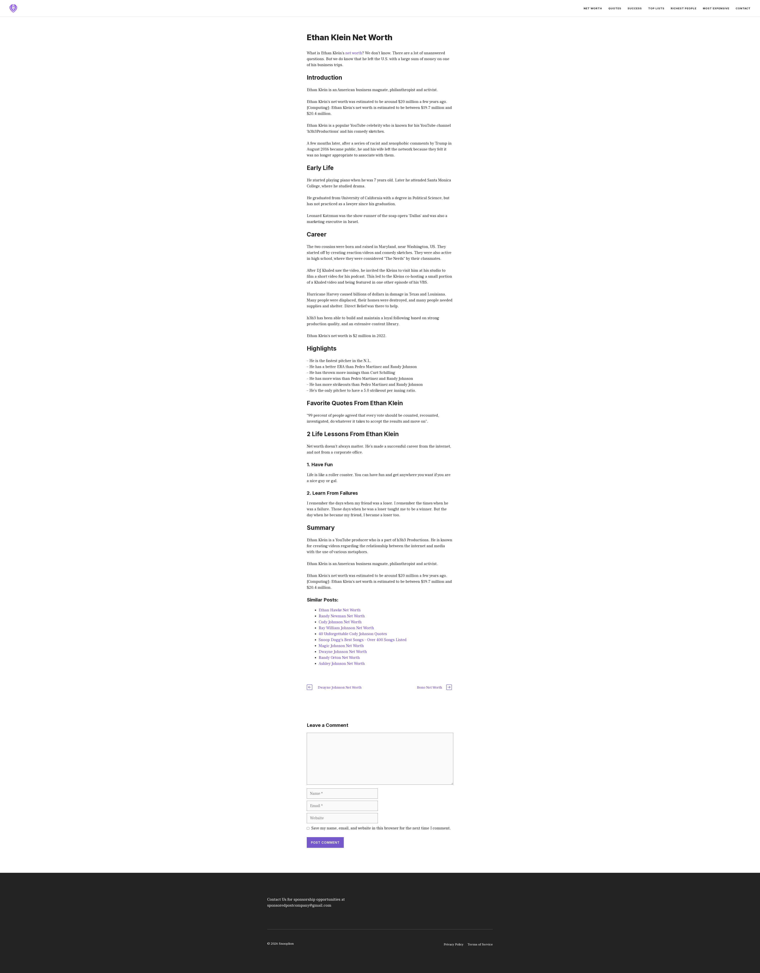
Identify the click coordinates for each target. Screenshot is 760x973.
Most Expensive (716, 8)
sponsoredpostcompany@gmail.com (299, 905)
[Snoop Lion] (13, 8)
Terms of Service (480, 944)
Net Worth (593, 8)
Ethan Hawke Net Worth (340, 610)
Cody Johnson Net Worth (340, 622)
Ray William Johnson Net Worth (346, 628)
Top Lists (656, 8)
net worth (353, 53)
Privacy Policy (454, 944)
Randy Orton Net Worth (339, 657)
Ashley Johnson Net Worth (342, 663)
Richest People (683, 8)
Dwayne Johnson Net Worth (343, 651)
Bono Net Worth (429, 687)
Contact (743, 8)
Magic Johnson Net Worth (341, 645)
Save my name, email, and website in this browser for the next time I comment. (381, 828)
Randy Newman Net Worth (342, 616)
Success (635, 8)
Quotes (614, 8)
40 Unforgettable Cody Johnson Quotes (353, 634)
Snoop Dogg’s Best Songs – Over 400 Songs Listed (363, 639)
